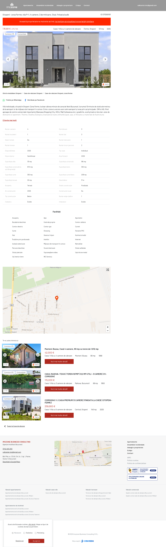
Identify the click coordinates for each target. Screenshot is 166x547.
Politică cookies (132, 460)
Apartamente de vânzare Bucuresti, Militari (19, 496)
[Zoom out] (107, 330)
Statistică (29, 533)
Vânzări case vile (52, 490)
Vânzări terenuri (91, 490)
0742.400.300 (7, 449)
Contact (87, 5)
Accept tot (36, 541)
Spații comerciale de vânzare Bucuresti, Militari (141, 496)
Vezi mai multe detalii (59, 361)
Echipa (78, 5)
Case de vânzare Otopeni (33, 93)
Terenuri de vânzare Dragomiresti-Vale (98, 493)
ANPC (129, 458)
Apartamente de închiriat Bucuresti (17, 508)
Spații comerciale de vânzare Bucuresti (139, 493)
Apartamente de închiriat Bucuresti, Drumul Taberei (22, 514)
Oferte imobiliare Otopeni (12, 93)
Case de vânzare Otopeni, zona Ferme (58, 93)
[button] (8, 59)
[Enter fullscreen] (107, 269)
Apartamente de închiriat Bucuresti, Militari (19, 511)
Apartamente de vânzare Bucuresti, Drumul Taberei (22, 499)
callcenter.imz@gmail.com (147, 5)
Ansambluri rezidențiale (44, 5)
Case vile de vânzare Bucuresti (56, 493)
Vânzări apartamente (13, 490)
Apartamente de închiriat (14, 506)
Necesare (17, 533)
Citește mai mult (10, 120)
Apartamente (28, 5)
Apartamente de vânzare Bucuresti (16, 493)
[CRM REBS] (87, 541)
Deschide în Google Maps (11, 462)
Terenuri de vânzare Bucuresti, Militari (98, 499)
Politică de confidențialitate (136, 463)
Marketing (40, 533)
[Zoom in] (107, 327)
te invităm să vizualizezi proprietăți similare (74, 21)
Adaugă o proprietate (65, 5)
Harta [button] (107, 84)
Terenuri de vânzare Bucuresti (96, 496)
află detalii (31, 524)
